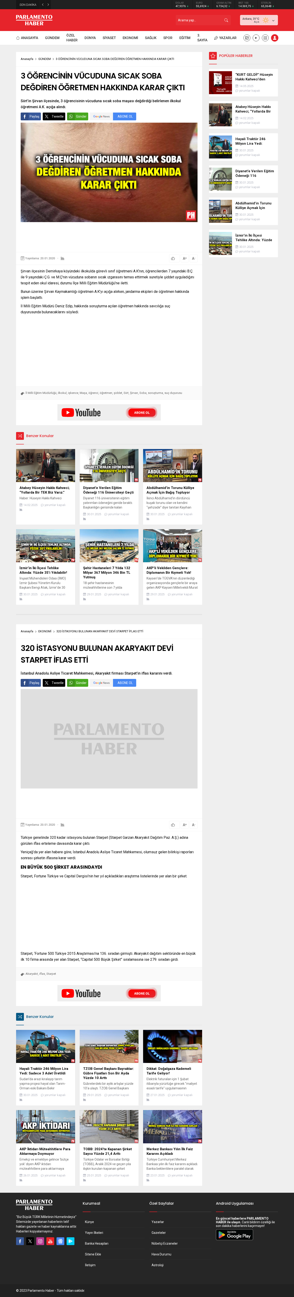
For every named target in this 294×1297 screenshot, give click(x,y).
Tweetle (58, 116)
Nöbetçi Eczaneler (165, 1243)
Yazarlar (158, 1222)
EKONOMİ (44, 631)
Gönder (81, 116)
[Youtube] (50, 1241)
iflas (42, 973)
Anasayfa (27, 59)
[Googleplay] (70, 1241)
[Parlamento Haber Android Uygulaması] (234, 1240)
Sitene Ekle (93, 1254)
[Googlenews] (60, 1241)
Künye (89, 1222)
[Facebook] (20, 1241)
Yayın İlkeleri (94, 1233)
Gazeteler (159, 1233)
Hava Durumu (161, 1254)
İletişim (90, 1265)
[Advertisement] (109, 237)
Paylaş (34, 116)
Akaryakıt (31, 973)
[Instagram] (40, 1241)
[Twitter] (30, 1241)
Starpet (51, 973)
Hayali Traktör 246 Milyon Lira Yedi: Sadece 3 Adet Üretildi (95, 4)
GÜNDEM (44, 59)
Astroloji (158, 1265)
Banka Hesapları (96, 1243)
